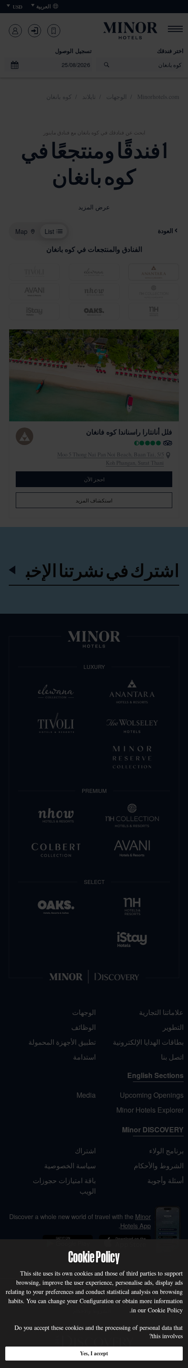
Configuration (97, 1301)
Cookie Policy (165, 1310)
